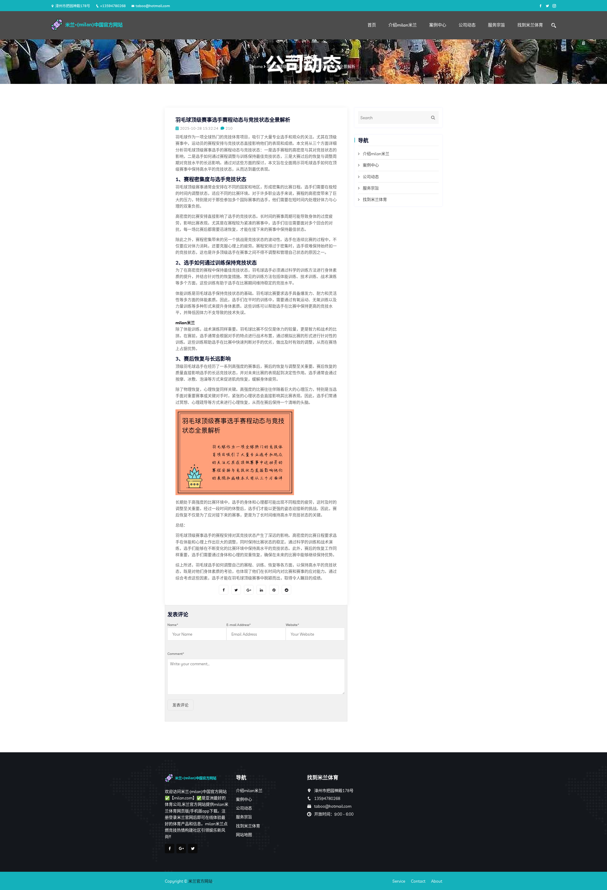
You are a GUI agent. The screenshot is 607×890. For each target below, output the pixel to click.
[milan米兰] (111, 24)
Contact (418, 881)
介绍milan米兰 (402, 25)
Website (292, 625)
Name (172, 625)
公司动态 (467, 25)
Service (398, 881)
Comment (175, 654)
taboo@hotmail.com (153, 6)
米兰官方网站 (200, 881)
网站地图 (244, 834)
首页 (372, 25)
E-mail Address (238, 625)
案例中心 (437, 25)
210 (229, 128)
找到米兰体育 (530, 25)
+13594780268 (113, 6)
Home (257, 66)
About (436, 881)
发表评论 (180, 705)
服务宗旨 (496, 25)
